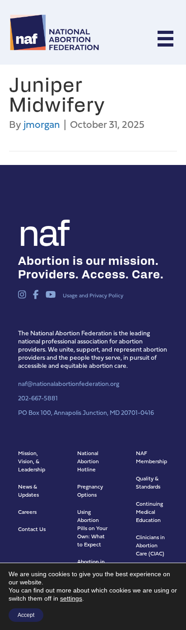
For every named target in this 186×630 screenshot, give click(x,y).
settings (71, 598)
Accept (26, 615)
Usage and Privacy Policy (93, 295)
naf (42, 230)
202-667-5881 (38, 398)
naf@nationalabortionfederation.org (68, 383)
